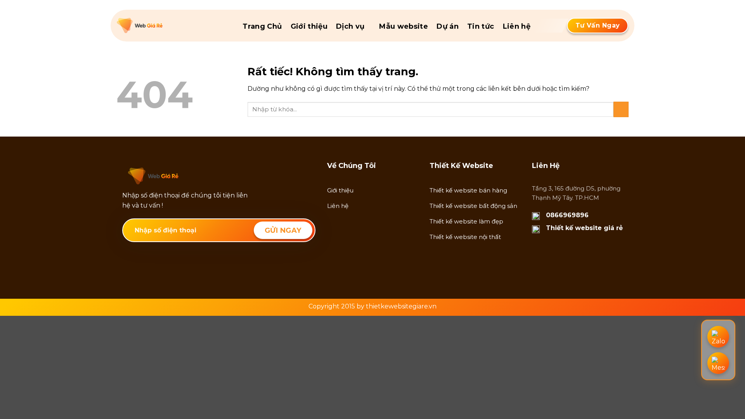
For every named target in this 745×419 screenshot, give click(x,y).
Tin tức (480, 26)
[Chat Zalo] (718, 337)
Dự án (448, 26)
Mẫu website (403, 26)
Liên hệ (517, 26)
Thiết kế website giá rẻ (584, 228)
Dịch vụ (350, 26)
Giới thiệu (309, 26)
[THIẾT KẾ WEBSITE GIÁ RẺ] (155, 25)
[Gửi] (621, 109)
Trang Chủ (262, 26)
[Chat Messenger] (718, 363)
